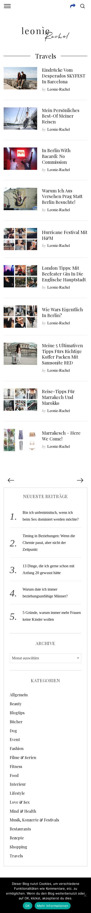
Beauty (16, 703)
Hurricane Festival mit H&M (64, 235)
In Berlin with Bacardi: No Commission (56, 156)
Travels (16, 855)
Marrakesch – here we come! (61, 436)
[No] (85, 895)
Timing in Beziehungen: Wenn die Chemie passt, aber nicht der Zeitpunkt (49, 542)
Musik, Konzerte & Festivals (34, 819)
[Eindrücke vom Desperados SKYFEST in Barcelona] (20, 78)
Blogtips (17, 712)
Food (14, 775)
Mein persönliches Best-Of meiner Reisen (60, 116)
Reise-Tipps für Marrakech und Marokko (58, 397)
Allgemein (19, 694)
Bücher (16, 721)
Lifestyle (17, 793)
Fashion (17, 748)
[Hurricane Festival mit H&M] (20, 239)
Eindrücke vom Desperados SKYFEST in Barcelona (63, 76)
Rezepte (17, 837)
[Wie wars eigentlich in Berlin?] (20, 316)
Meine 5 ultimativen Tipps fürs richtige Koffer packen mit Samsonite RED (62, 354)
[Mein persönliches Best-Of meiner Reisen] (20, 118)
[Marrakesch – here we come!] (20, 440)
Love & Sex (20, 802)
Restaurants (20, 828)
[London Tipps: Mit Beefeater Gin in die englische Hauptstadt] (20, 276)
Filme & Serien (23, 757)
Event (15, 739)
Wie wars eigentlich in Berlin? (62, 312)
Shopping (18, 846)
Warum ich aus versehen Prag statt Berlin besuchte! (62, 196)
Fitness (16, 766)
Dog (13, 730)
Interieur (18, 784)
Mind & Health (23, 811)
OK (27, 906)
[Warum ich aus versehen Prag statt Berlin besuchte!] (20, 199)
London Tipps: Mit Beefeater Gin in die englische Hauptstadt (64, 274)
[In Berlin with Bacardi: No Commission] (20, 158)
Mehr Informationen (52, 906)
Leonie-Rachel (58, 89)
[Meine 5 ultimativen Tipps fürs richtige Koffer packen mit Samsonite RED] (20, 354)
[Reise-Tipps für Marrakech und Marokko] (20, 399)
